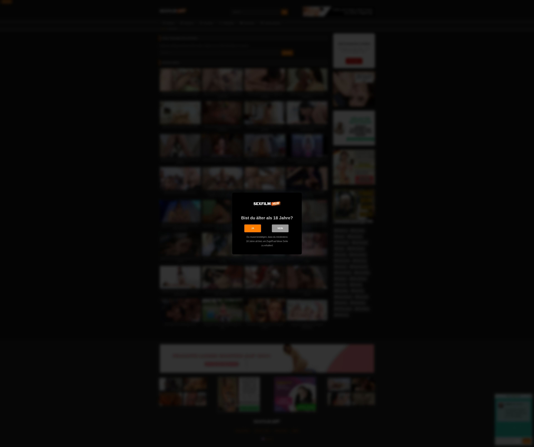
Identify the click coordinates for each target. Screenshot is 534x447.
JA (252, 228)
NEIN (280, 228)
